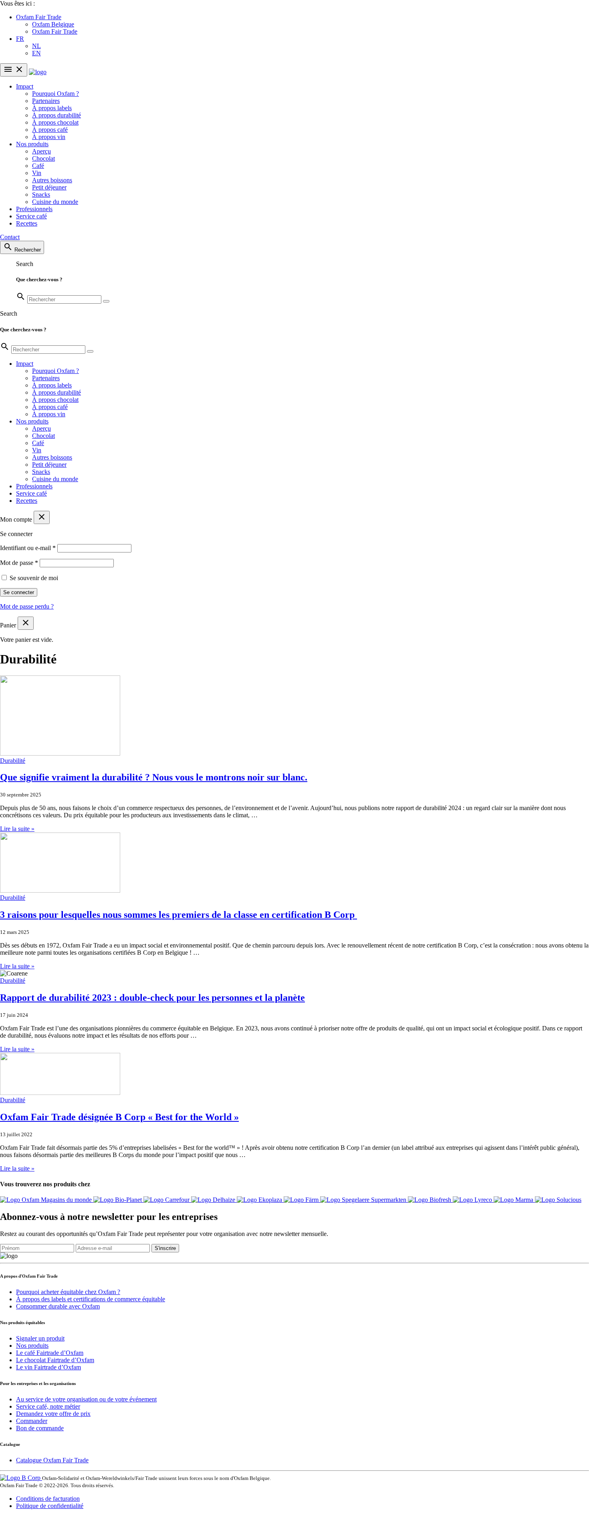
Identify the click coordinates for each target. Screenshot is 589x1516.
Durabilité (12, 760)
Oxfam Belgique (53, 24)
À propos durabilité (56, 115)
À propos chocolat (55, 122)
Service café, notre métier (48, 1406)
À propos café (50, 129)
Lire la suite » (17, 828)
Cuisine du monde (55, 201)
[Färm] (302, 1199)
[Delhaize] (214, 1199)
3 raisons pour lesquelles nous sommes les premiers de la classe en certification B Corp (178, 914)
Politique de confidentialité (49, 1505)
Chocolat (43, 158)
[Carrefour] (167, 1199)
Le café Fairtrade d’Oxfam (49, 1352)
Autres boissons (52, 180)
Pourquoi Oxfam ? (55, 93)
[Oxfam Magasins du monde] (46, 1199)
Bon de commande (40, 1428)
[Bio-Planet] (118, 1199)
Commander (31, 1420)
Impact (24, 86)
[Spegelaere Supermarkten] (364, 1199)
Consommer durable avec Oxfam (58, 1306)
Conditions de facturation (48, 1498)
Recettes (26, 223)
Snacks (41, 194)
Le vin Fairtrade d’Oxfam (48, 1367)
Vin (36, 172)
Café (38, 165)
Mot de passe (19, 562)
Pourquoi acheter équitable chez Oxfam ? (68, 1291)
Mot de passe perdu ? (27, 606)
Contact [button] (10, 237)
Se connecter (18, 592)
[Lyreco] (473, 1199)
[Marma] (514, 1199)
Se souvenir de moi (34, 578)
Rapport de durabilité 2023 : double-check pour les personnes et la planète (152, 997)
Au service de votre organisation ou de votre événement (86, 1399)
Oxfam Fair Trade (38, 17)
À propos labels (52, 108)
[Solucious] (558, 1199)
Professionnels (34, 209)
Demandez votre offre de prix (53, 1413)
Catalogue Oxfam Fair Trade (52, 1460)
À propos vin (48, 136)
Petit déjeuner (49, 187)
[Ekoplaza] (260, 1199)
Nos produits (32, 144)
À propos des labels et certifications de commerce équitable (90, 1299)
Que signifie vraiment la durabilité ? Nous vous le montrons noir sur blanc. (153, 777)
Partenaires (46, 100)
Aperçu (41, 151)
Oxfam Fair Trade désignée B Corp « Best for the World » (119, 1117)
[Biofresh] (430, 1199)
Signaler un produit (40, 1338)
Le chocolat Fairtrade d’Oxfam (55, 1360)
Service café (31, 216)
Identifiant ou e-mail (28, 547)
